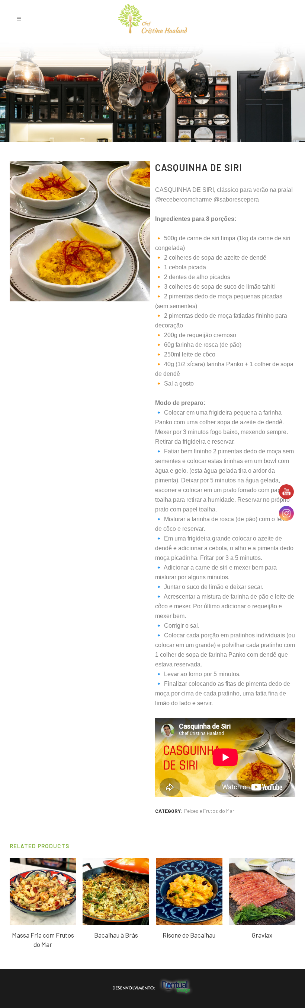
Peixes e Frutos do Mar (209, 811)
